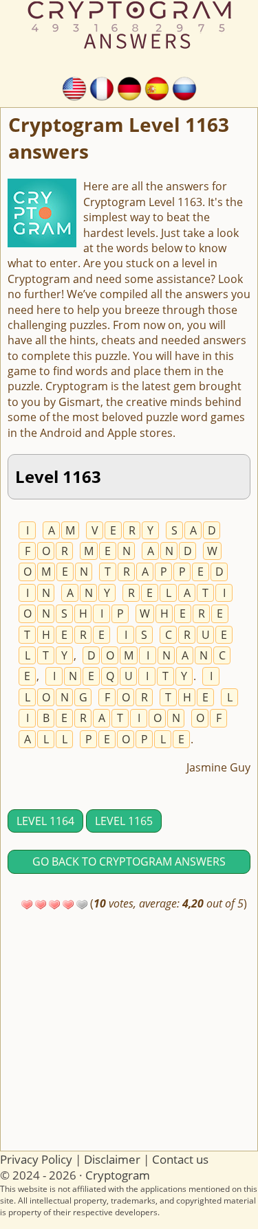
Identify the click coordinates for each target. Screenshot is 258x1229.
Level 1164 (45, 820)
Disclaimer (112, 1159)
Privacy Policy (36, 1159)
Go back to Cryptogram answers (129, 861)
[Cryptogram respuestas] (157, 87)
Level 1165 (124, 820)
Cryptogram (117, 1175)
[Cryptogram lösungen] (129, 87)
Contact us (180, 1159)
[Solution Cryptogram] (102, 87)
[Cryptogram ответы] (184, 87)
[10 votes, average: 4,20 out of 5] (26, 904)
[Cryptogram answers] (74, 87)
